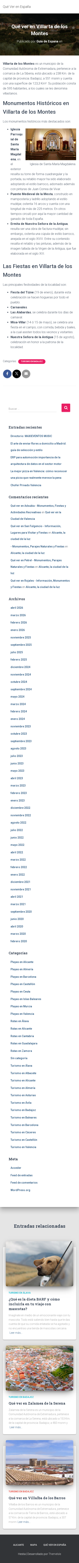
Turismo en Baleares (24, 1117)
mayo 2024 (17, 696)
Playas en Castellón (23, 984)
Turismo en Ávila (21, 1102)
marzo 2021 (18, 904)
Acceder (16, 1167)
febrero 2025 (19, 659)
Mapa (33, 1545)
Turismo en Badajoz (32, 361)
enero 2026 (18, 630)
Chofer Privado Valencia (26, 485)
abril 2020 (17, 926)
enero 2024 (18, 718)
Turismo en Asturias (23, 1095)
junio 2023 (17, 763)
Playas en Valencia (22, 1013)
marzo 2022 (18, 859)
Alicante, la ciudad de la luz (28, 553)
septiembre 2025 (21, 644)
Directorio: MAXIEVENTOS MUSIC (31, 436)
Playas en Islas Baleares (26, 999)
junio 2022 (17, 837)
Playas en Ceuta (20, 991)
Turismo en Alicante (23, 1080)
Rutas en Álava (20, 1021)
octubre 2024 (19, 681)
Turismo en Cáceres (23, 1132)
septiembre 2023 (21, 741)
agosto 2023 (18, 748)
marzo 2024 (18, 704)
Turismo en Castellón (24, 1139)
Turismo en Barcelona (24, 1125)
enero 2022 (18, 874)
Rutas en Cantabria (22, 1036)
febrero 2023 (19, 793)
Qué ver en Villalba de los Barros (37, 1498)
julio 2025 (17, 652)
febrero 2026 (19, 622)
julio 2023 (17, 755)
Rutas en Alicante (21, 1028)
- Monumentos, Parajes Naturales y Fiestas (37, 546)
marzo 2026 (18, 615)
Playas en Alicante (22, 962)
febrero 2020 (19, 941)
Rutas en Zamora (21, 1050)
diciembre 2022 (20, 807)
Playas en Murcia (21, 1006)
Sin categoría (19, 1058)
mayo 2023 (17, 770)
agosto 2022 (18, 822)
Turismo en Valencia (23, 1147)
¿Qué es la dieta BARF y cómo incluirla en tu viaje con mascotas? (34, 1304)
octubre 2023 (19, 733)
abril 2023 (17, 778)
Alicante (18, 1545)
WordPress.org (20, 1190)
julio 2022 (17, 830)
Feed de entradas (22, 1175)
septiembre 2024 (21, 689)
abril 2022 (17, 852)
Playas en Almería (22, 969)
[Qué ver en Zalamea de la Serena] (39, 1367)
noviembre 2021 (21, 889)
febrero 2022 (19, 867)
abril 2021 (17, 896)
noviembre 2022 (21, 815)
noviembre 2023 (21, 726)
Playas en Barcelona (23, 976)
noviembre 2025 (21, 637)
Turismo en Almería (23, 1087)
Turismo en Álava (21, 1065)
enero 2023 (18, 800)
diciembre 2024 (20, 667)
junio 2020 (17, 919)
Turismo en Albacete (23, 1073)
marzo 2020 (18, 933)
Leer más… (16, 1332)
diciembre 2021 (20, 881)
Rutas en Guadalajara (24, 1043)
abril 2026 (17, 607)
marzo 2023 (18, 785)
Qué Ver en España (54, 1545)
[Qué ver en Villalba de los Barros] (39, 1462)
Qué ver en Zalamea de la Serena (37, 1403)
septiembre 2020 (21, 911)
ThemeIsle (55, 1554)
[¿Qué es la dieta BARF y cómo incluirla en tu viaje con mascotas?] (39, 1263)
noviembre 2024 (21, 674)
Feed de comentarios (24, 1182)
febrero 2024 (19, 711)
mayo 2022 (17, 844)
